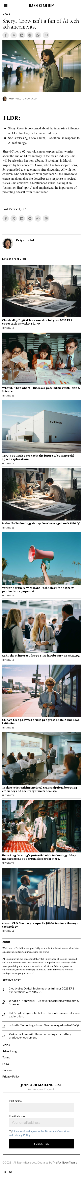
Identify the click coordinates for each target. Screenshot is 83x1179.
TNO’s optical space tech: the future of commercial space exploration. (38, 457)
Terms (6, 1057)
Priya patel (14, 98)
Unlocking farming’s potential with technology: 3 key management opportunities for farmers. (39, 857)
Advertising (9, 1051)
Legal (5, 1063)
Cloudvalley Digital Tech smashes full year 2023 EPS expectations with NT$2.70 (37, 322)
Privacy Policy (11, 1076)
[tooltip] (5, 35)
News (6, 14)
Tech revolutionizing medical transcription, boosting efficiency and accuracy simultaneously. (39, 789)
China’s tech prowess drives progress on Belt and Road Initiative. (41, 721)
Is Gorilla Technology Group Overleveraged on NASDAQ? (41, 523)
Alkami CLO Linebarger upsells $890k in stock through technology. (40, 925)
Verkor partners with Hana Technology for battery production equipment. (38, 589)
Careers (7, 1070)
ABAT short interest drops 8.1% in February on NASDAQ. (41, 655)
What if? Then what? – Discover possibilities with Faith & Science (41, 389)
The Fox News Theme (65, 1162)
